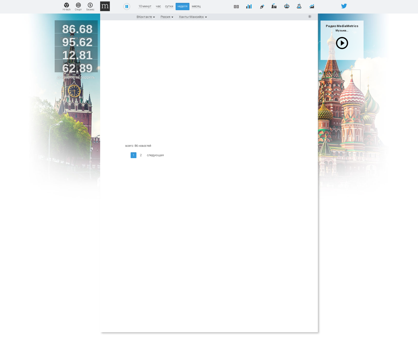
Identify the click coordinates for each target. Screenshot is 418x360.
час (158, 6)
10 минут (144, 6)
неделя (182, 6)
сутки (169, 6)
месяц (196, 6)
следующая (155, 155)
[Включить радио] (342, 43)
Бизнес (90, 9)
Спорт (78, 9)
